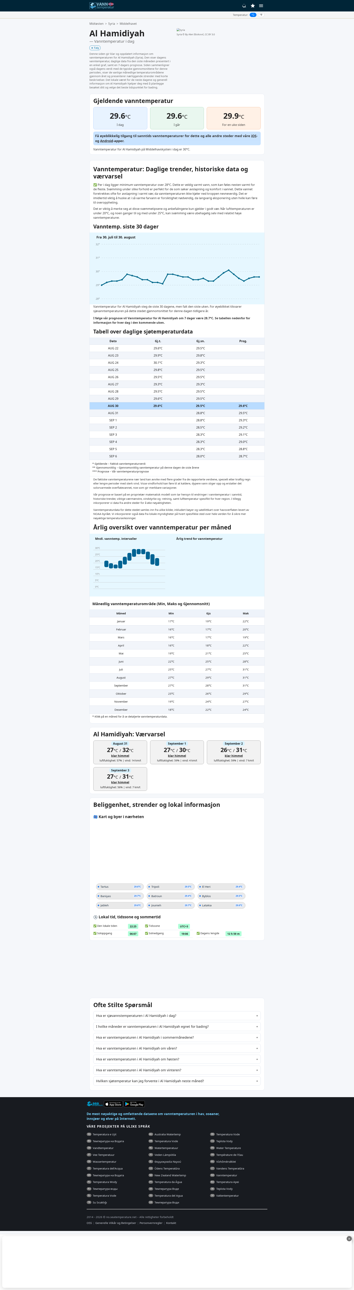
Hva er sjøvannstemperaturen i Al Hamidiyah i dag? (136, 1015)
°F (261, 14)
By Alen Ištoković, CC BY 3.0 (200, 34)
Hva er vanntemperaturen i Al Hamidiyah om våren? (136, 1048)
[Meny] (261, 5)
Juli (121, 669)
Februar (121, 629)
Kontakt (171, 1223)
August (121, 677)
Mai (121, 653)
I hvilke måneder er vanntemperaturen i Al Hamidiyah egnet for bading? (152, 1026)
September (121, 685)
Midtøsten (96, 24)
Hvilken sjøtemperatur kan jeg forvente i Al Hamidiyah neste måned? (150, 1081)
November (121, 701)
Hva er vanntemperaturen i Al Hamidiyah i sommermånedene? (145, 1037)
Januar (121, 621)
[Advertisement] (89, 1262)
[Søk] (244, 5)
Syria (111, 24)
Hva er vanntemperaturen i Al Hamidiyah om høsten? (137, 1059)
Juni (121, 661)
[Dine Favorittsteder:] (252, 5)
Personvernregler (151, 1223)
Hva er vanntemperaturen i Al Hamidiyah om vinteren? (138, 1070)
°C (252, 14)
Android (106, 141)
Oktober (121, 693)
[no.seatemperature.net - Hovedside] (103, 5)
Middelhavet (128, 24)
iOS (253, 136)
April (121, 645)
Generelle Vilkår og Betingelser (115, 1223)
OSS (89, 1223)
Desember (121, 709)
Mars (121, 637)
